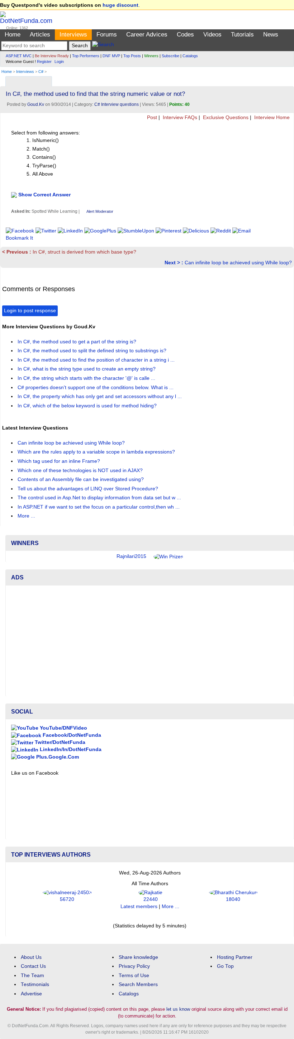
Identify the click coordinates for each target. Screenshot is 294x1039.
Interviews (73, 34)
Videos (212, 34)
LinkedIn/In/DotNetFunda (69, 749)
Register (44, 61)
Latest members (138, 906)
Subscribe (170, 56)
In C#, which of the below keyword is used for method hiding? (88, 405)
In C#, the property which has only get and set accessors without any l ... (100, 396)
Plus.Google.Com (57, 757)
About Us (31, 957)
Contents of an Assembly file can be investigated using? (81, 479)
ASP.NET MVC (19, 56)
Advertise (31, 993)
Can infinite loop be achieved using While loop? (228, 262)
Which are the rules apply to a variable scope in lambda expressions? (97, 452)
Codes (185, 34)
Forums (106, 34)
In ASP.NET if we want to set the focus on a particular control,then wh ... (99, 507)
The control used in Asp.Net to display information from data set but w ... (100, 497)
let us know (178, 1009)
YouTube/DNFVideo (62, 728)
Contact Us (33, 966)
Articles (40, 34)
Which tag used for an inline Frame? (59, 461)
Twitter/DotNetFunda (59, 742)
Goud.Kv (35, 104)
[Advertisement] (149, 641)
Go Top (225, 966)
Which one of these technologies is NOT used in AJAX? (81, 470)
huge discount (120, 5)
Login (59, 61)
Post (151, 117)
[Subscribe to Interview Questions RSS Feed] (287, 79)
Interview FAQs (179, 117)
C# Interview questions (116, 104)
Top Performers (85, 56)
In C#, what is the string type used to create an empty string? (87, 369)
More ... (26, 516)
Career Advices (146, 34)
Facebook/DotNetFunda (71, 735)
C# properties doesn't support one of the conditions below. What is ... (96, 387)
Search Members (138, 984)
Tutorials (242, 34)
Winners (151, 56)
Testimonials (35, 984)
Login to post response (30, 310)
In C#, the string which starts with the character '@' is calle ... (87, 378)
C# (40, 71)
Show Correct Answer (44, 194)
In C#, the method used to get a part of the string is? (78, 341)
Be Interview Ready (52, 56)
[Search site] (103, 45)
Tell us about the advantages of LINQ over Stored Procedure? (89, 488)
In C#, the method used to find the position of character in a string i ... (97, 360)
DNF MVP (111, 56)
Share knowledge (138, 957)
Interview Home (271, 117)
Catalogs (190, 56)
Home (12, 34)
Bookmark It (19, 238)
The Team (32, 975)
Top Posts (132, 56)
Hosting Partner (234, 957)
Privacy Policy (134, 966)
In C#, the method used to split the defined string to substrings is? (93, 350)
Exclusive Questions (224, 117)
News (270, 34)
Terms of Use (134, 975)
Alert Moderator (99, 211)
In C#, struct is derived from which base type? (69, 252)
